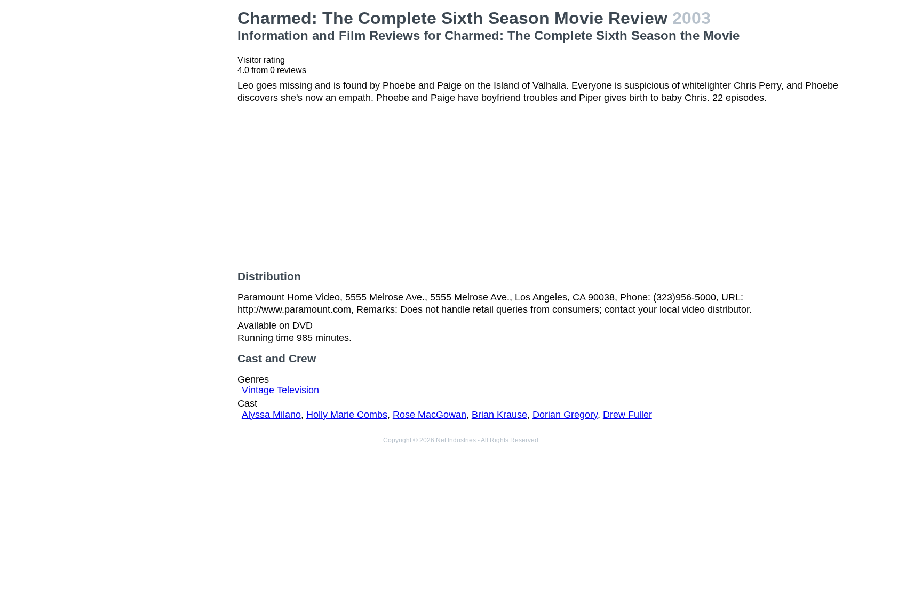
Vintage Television (280, 390)
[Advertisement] (159, 169)
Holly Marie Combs (346, 414)
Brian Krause (499, 414)
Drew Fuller (627, 414)
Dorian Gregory (565, 414)
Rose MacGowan (429, 414)
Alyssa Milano (271, 414)
